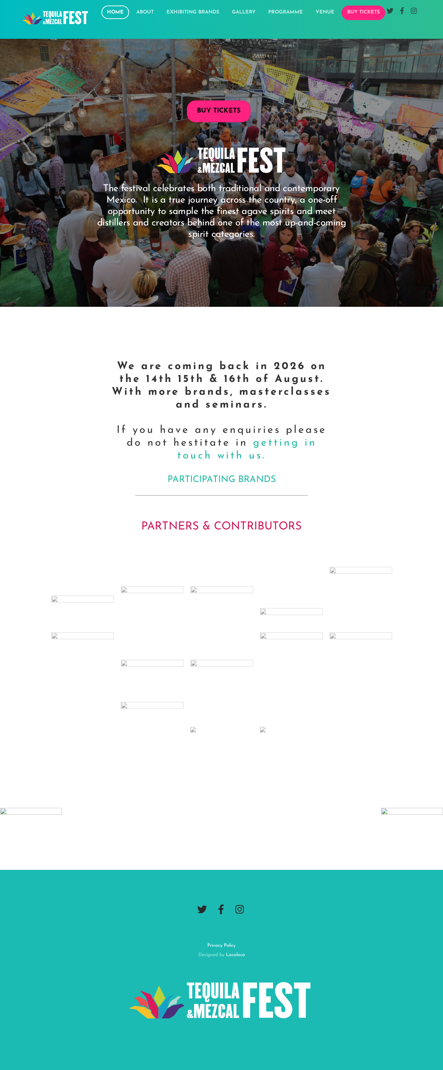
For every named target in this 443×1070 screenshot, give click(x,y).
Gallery (243, 12)
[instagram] (240, 909)
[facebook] (221, 909)
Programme (285, 12)
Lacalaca (235, 955)
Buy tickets (219, 111)
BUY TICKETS (363, 12)
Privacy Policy (221, 945)
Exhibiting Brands (192, 12)
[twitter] (202, 909)
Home (115, 12)
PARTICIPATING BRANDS (222, 479)
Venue (325, 12)
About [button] (145, 12)
